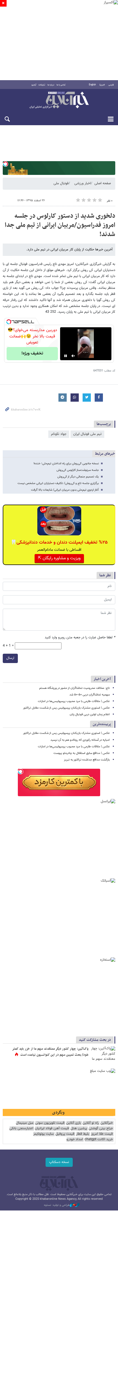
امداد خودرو (74, 1139)
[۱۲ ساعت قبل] (103, 1054)
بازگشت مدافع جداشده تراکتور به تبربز (87, 759)
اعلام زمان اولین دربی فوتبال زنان (90, 714)
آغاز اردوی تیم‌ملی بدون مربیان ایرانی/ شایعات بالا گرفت (65, 490)
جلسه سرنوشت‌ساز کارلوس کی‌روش (78, 470)
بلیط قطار (82, 1134)
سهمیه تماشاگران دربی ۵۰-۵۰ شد (89, 694)
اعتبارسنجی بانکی (21, 1128)
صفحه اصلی (102, 183)
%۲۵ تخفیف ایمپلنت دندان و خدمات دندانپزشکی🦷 (59, 542)
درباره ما (50, 84)
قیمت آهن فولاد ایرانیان (52, 1128)
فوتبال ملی (61, 183)
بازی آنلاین (73, 1123)
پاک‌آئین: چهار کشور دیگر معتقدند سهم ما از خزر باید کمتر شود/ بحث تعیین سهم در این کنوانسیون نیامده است (50, 1052)
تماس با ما (61, 84)
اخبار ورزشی (82, 183)
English (92, 84)
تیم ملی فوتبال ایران (87, 434)
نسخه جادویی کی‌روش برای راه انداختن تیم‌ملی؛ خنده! (66, 463)
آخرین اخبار (102, 679)
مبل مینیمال (24, 1123)
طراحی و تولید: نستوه (57, 1205)
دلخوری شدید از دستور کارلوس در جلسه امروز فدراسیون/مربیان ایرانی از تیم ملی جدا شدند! (60, 225)
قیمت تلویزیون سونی (49, 1123)
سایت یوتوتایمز (43, 1134)
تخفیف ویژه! (32, 353)
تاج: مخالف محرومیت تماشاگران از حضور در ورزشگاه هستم (74, 688)
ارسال (10, 658)
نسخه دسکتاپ (59, 1162)
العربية (102, 84)
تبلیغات (41, 84)
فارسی (111, 84)
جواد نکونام (58, 434)
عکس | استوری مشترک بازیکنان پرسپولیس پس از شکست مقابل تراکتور (66, 708)
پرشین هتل (79, 1128)
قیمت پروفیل (64, 1134)
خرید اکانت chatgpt (99, 1139)
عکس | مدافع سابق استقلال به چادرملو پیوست (82, 753)
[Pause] (65, 356)
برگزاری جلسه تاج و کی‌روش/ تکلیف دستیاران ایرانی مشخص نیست (58, 483)
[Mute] (73, 356)
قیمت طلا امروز (102, 1134)
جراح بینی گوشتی (101, 1128)
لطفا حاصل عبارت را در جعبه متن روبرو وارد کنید (80, 637)
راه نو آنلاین (91, 1123)
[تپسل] (5, 164)
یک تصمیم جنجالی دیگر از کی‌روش (78, 476)
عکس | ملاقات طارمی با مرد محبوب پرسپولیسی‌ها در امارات (74, 701)
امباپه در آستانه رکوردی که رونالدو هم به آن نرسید (80, 740)
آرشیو (34, 84)
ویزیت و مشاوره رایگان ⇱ (59, 558)
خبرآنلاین (59, 100)
